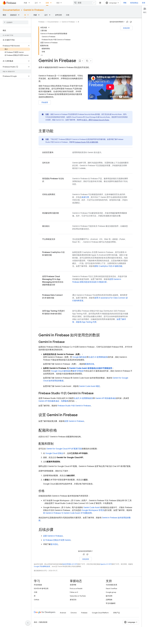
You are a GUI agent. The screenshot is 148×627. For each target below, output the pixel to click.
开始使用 (44, 102)
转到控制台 (134, 3)
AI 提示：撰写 (95, 120)
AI (25, 15)
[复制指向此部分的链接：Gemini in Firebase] (67, 342)
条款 (35, 622)
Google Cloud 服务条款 (61, 371)
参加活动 (73, 600)
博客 (124, 3)
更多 (58, 3)
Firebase (42, 22)
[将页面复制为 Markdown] (87, 61)
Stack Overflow (111, 588)
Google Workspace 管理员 (93, 510)
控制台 (54, 453)
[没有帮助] (131, 22)
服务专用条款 (78, 371)
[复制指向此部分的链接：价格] (47, 491)
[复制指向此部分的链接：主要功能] (55, 131)
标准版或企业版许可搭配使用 (90, 368)
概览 (4, 15)
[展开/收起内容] (48, 27)
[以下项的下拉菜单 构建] (30, 3)
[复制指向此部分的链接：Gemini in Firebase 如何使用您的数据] (102, 335)
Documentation (11, 10)
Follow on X (74, 592)
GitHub (36, 600)
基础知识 (13, 15)
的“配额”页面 (64, 449)
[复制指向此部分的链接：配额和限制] (56, 443)
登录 (143, 3)
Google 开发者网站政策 (42, 566)
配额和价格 (89, 364)
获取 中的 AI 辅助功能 (108, 266)
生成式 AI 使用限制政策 (98, 357)
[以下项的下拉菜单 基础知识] (19, 15)
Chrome (74, 613)
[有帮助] (127, 22)
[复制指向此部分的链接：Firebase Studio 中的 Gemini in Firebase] (96, 393)
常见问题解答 (111, 603)
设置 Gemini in (74, 421)
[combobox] (84, 3)
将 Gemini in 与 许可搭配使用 (67, 513)
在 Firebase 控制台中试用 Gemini (57, 540)
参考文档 (58, 15)
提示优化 (54, 544)
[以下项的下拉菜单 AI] (28, 15)
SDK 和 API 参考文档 (41, 588)
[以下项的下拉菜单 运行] (40, 3)
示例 (67, 15)
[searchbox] (15, 22)
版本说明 (109, 596)
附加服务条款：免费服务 (53, 401)
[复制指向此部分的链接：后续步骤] (55, 530)
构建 (25, 3)
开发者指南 (38, 585)
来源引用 (85, 197)
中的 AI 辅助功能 (86, 142)
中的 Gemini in (74, 406)
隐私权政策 (43, 622)
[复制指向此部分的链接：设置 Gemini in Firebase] (80, 415)
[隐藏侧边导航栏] (28, 623)
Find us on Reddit (76, 588)
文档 (47, 3)
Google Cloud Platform (100, 613)
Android (63, 613)
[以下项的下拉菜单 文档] (51, 3)
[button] (13, 45)
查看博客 (73, 585)
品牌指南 (109, 600)
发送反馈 (126, 28)
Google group (111, 592)
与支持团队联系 (111, 585)
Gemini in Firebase (33, 10)
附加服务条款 (105, 398)
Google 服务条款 (79, 357)
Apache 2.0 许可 (106, 564)
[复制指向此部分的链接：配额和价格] (59, 430)
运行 (36, 3)
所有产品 (116, 613)
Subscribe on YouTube (78, 596)
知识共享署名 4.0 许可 (69, 564)
